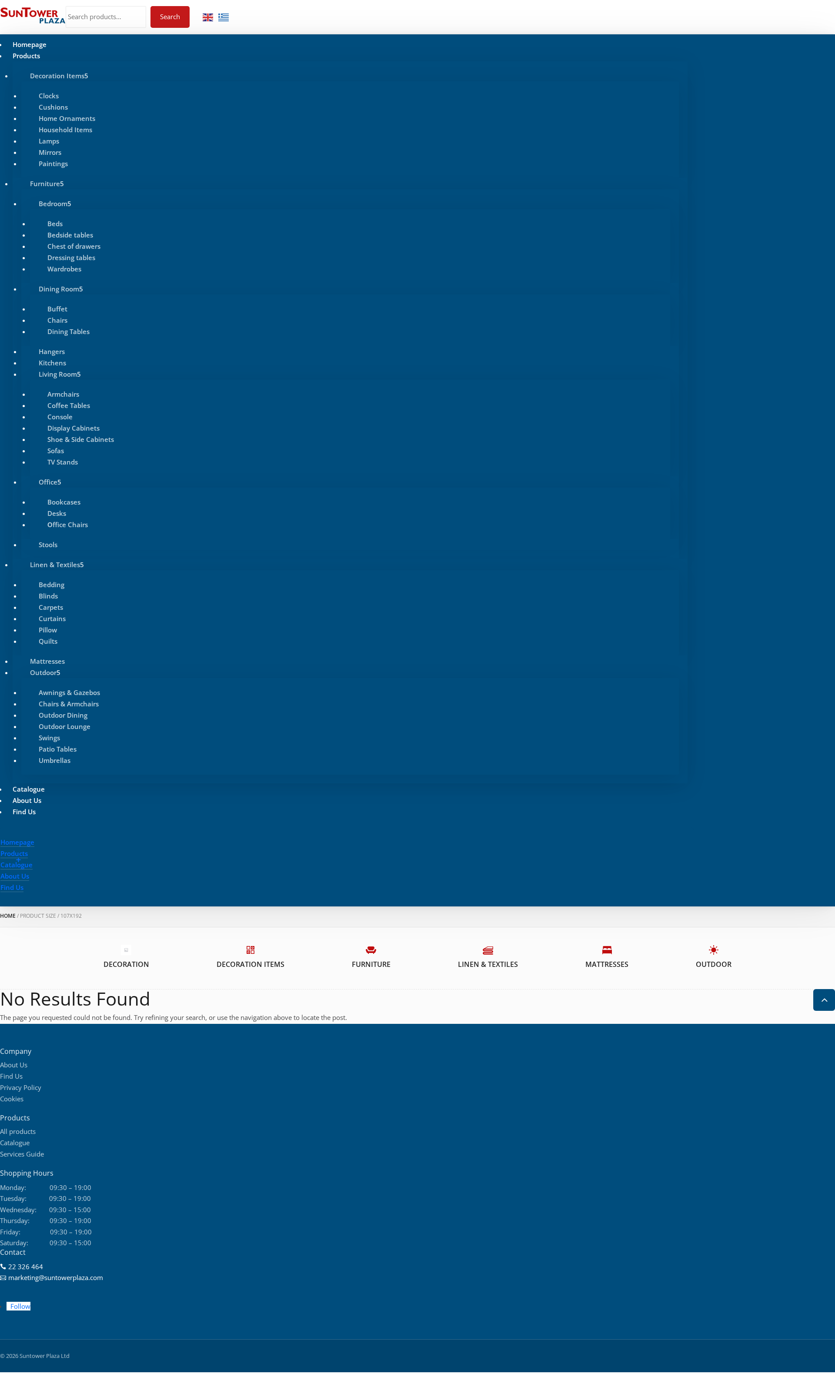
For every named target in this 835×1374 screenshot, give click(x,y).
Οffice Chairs (67, 524)
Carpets (51, 607)
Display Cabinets (73, 428)
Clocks (49, 95)
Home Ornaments (67, 118)
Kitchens (52, 362)
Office (48, 482)
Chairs (57, 320)
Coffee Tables (68, 405)
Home (8, 915)
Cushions (53, 107)
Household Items (65, 129)
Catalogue (29, 789)
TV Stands (62, 462)
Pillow (48, 629)
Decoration (126, 964)
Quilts (48, 641)
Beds (55, 223)
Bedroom (53, 203)
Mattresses (47, 661)
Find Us (24, 811)
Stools (48, 544)
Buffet (57, 308)
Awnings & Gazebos (69, 692)
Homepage (30, 44)
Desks (56, 513)
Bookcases (63, 502)
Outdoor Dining (63, 715)
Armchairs (63, 394)
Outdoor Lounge (64, 726)
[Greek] (224, 16)
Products (26, 55)
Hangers (52, 351)
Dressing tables (71, 257)
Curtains (52, 618)
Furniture (45, 183)
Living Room (58, 374)
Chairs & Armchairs (69, 703)
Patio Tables (58, 749)
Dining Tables (68, 331)
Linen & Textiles (55, 564)
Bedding (51, 584)
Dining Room (59, 288)
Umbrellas (54, 760)
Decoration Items (57, 75)
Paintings (53, 163)
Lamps (49, 141)
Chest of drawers (73, 246)
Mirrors (50, 152)
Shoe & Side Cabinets (80, 439)
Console (60, 416)
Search (170, 16)
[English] (208, 16)
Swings (49, 737)
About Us (27, 800)
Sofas (55, 450)
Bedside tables (70, 235)
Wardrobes (64, 268)
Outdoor (43, 672)
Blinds (48, 596)
